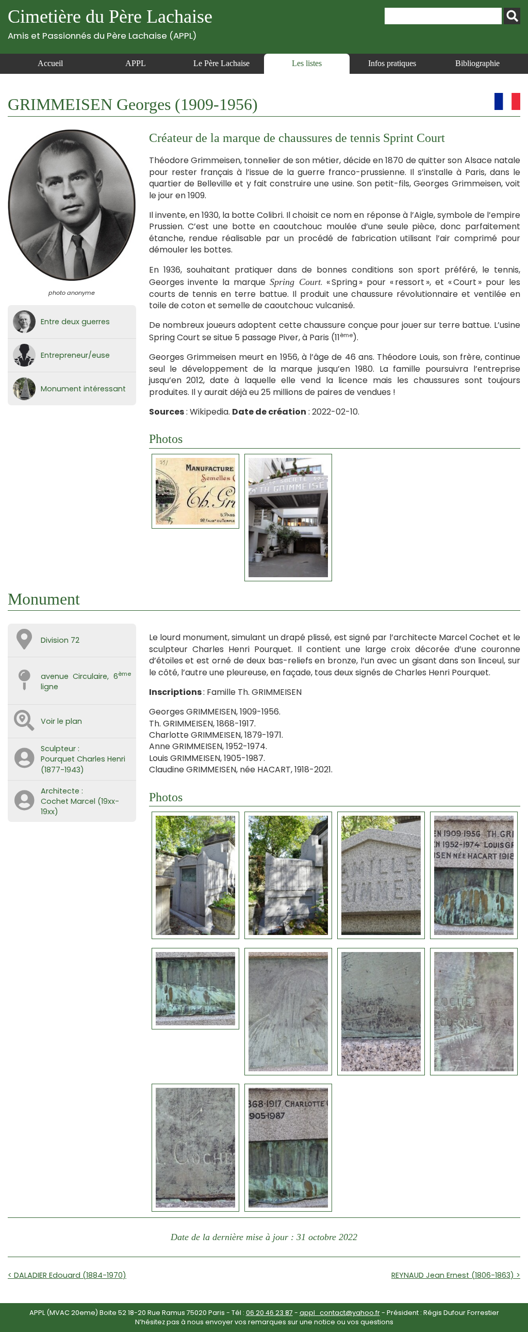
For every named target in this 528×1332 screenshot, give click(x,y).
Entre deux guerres (75, 321)
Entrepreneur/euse (75, 355)
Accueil (50, 63)
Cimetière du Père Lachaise (110, 23)
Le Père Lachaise (221, 63)
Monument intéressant (83, 389)
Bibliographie (477, 63)
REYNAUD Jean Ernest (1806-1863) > (455, 1275)
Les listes (307, 63)
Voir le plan (61, 721)
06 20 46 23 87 (269, 1312)
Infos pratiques (392, 63)
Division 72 (60, 640)
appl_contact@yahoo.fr (340, 1312)
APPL (135, 63)
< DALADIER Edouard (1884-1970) (67, 1275)
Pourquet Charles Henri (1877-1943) (83, 764)
